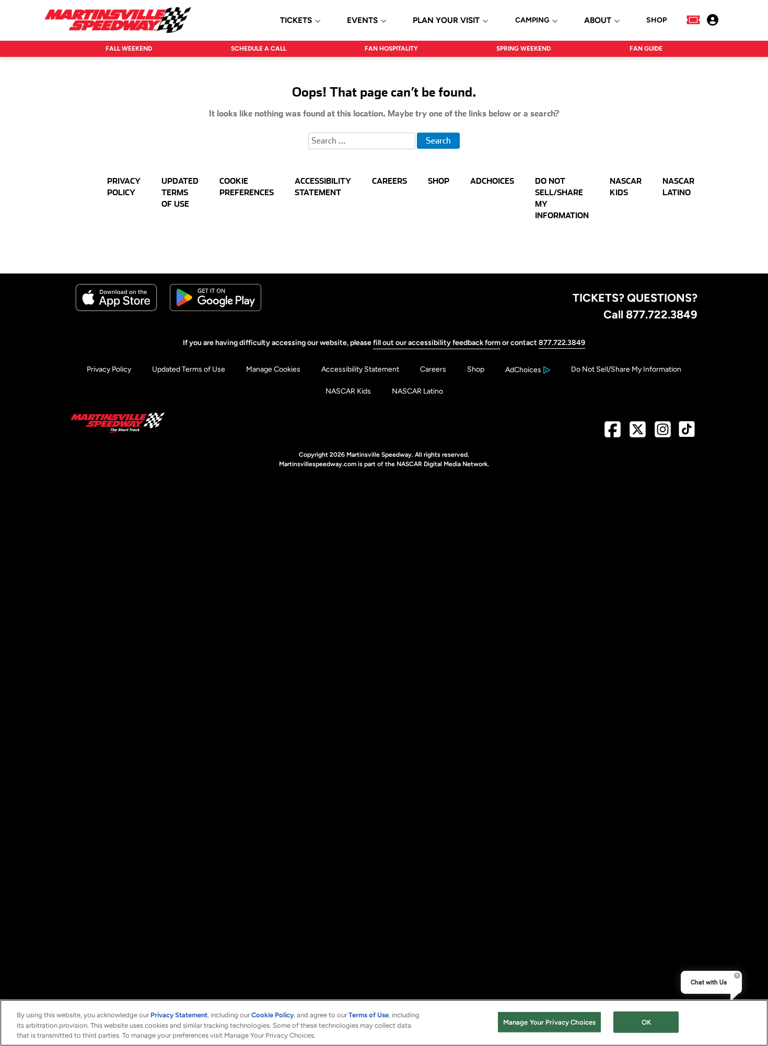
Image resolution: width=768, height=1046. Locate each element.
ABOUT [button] (597, 20)
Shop (475, 369)
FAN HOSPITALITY (391, 48)
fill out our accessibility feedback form (437, 342)
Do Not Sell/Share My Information (626, 369)
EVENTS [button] (362, 20)
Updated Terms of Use (188, 369)
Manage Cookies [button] (273, 369)
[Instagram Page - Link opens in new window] (662, 433)
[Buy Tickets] (693, 20)
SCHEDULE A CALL (258, 48)
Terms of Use (368, 1015)
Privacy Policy (109, 369)
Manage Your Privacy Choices (549, 1022)
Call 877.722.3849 (650, 314)
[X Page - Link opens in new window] (637, 433)
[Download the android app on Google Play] (215, 308)
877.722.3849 (562, 342)
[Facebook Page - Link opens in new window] (612, 433)
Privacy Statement (178, 1015)
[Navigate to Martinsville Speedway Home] (117, 20)
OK (646, 1022)
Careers (433, 369)
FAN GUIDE (646, 48)
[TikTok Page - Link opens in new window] (686, 433)
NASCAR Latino (417, 391)
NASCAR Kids (348, 391)
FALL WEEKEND (129, 48)
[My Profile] (712, 20)
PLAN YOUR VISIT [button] (446, 20)
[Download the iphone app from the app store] (116, 308)
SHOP (656, 20)
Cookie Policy (272, 1015)
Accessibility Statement (360, 369)
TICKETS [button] (296, 20)
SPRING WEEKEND (523, 48)
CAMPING (532, 20)
